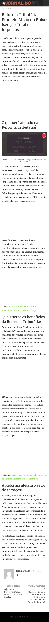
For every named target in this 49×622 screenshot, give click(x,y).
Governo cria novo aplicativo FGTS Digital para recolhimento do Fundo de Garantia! (36, 597)
